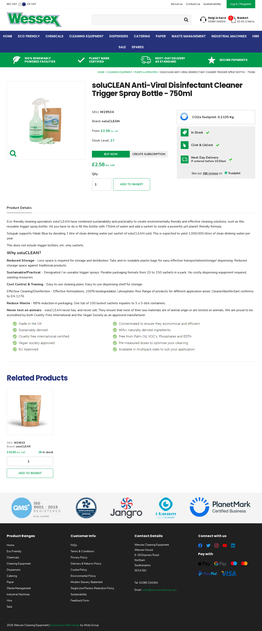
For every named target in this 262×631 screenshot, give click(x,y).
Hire (255, 36)
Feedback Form (80, 600)
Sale (122, 47)
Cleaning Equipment (86, 36)
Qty (95, 174)
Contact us (193, 4)
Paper (161, 36)
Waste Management (189, 36)
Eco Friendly (29, 36)
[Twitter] (208, 545)
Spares (138, 47)
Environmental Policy (83, 576)
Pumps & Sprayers (146, 72)
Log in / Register (240, 4)
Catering (142, 36)
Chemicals (54, 36)
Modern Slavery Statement (87, 582)
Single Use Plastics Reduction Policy (92, 588)
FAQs (74, 545)
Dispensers (118, 36)
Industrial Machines (229, 36)
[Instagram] (217, 545)
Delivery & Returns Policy (86, 564)
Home (7, 36)
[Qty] (30, 461)
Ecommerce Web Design (65, 625)
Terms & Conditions (82, 551)
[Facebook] (200, 545)
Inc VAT (12, 4)
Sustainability (212, 4)
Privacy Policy (79, 557)
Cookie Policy (79, 570)
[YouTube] (225, 545)
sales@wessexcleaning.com (159, 590)
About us (177, 4)
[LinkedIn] (233, 545)
